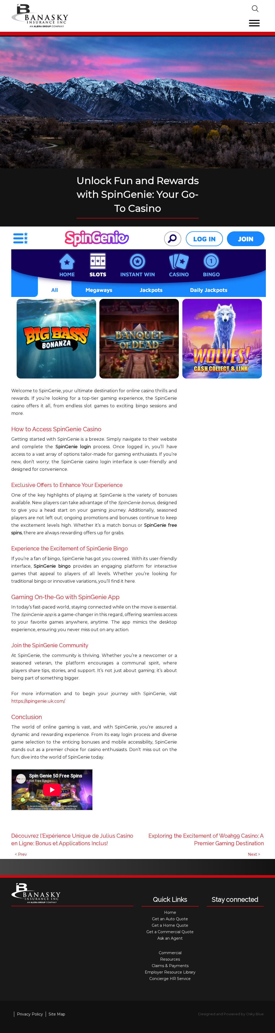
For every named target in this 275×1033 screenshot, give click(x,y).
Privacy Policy (30, 1014)
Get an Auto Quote (170, 919)
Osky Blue (255, 1014)
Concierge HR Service (170, 978)
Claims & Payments (170, 965)
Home (170, 912)
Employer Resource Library (170, 972)
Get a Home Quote (170, 925)
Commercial (170, 952)
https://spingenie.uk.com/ (37, 701)
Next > (254, 854)
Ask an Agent (170, 938)
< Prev (21, 854)
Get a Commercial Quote (170, 931)
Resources (170, 959)
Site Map (57, 1014)
